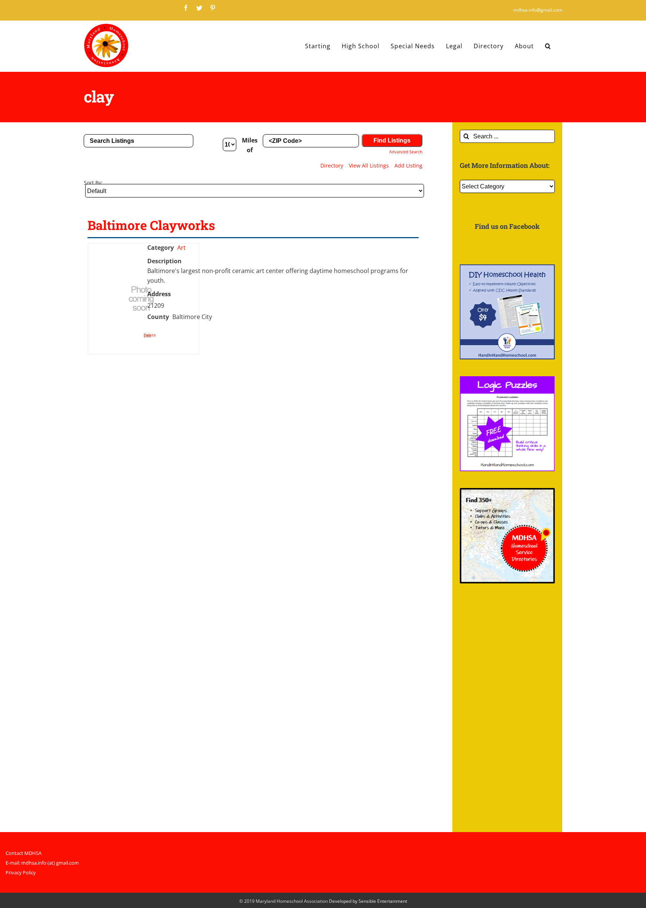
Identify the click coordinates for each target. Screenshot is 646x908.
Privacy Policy (21, 872)
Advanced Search (405, 151)
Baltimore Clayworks (151, 225)
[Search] (548, 46)
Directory (331, 165)
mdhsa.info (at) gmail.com (50, 862)
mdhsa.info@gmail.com (537, 10)
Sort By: (93, 182)
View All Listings (369, 165)
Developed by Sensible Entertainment (368, 901)
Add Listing (408, 165)
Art (181, 247)
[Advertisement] (507, 712)
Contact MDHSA (23, 853)
